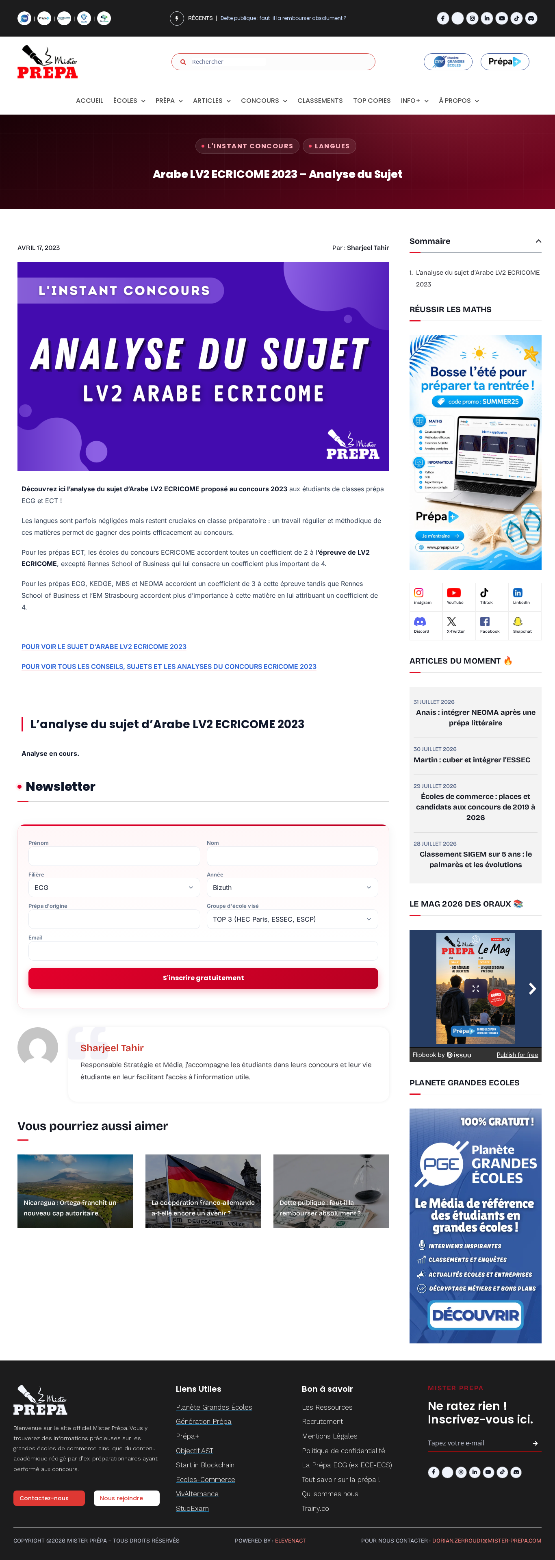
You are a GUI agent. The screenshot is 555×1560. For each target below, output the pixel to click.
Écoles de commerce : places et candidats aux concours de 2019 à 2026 (475, 807)
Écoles (125, 100)
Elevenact (290, 1540)
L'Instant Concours (250, 146)
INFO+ (411, 100)
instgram (422, 602)
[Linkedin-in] (487, 18)
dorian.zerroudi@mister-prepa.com (487, 1540)
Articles (208, 100)
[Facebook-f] (443, 18)
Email (35, 938)
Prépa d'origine (47, 906)
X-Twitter (456, 631)
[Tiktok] (516, 18)
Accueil (89, 100)
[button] (539, 241)
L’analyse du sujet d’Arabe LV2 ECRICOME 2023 (478, 278)
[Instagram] (472, 18)
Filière (36, 875)
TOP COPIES (372, 100)
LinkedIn (521, 602)
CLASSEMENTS (320, 100)
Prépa (165, 100)
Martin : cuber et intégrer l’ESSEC (472, 759)
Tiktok (486, 602)
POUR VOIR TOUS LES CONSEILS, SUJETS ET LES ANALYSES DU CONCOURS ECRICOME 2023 (169, 666)
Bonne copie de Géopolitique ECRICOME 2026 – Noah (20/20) (296, 22)
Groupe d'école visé (233, 906)
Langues (332, 146)
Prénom (38, 843)
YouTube (455, 602)
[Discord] (531, 18)
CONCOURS (260, 100)
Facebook (490, 631)
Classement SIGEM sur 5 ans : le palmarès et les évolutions (476, 859)
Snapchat (522, 631)
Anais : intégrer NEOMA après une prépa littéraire (475, 717)
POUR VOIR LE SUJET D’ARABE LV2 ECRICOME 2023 (104, 646)
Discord (421, 631)
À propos (455, 100)
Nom (213, 843)
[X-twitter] (457, 18)
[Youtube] (501, 18)
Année (215, 875)
